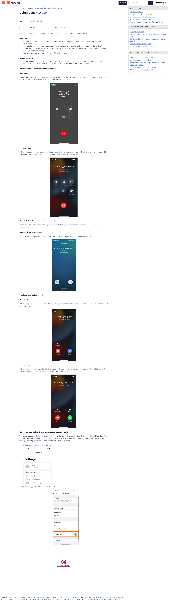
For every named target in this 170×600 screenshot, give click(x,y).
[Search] (150, 3)
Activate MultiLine (137, 32)
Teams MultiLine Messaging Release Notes (146, 22)
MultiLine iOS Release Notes (141, 19)
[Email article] (47, 13)
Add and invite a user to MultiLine (143, 57)
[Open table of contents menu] (3, 2)
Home (21, 8)
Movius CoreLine (136, 12)
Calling (59, 8)
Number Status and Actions (141, 60)
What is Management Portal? (141, 70)
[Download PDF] (43, 13)
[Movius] (14, 1)
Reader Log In (160, 3)
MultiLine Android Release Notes (142, 17)
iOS (53, 8)
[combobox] (138, 3)
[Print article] (45, 13)
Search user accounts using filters (143, 67)
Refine (122, 3)
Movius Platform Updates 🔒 (141, 14)
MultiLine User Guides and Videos (38, 8)
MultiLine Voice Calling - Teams (142, 46)
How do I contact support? (140, 44)
